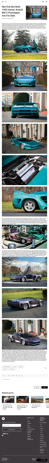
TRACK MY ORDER (30, 429)
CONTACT (29, 427)
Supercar (4, 369)
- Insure (41, 430)
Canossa (41, 438)
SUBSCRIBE (12, 429)
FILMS (28, 421)
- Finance (41, 428)
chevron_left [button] (43, 393)
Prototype (20, 366)
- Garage (41, 434)
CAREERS (29, 436)
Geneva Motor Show (6, 366)
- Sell (41, 426)
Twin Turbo (12, 369)
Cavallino (41, 440)
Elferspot (41, 452)
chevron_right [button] (46, 393)
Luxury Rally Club (43, 444)
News (15, 366)
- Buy (41, 424)
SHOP (28, 425)
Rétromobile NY (43, 442)
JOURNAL (29, 423)
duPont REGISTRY (43, 422)
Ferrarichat (42, 436)
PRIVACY (29, 434)
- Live (41, 432)
